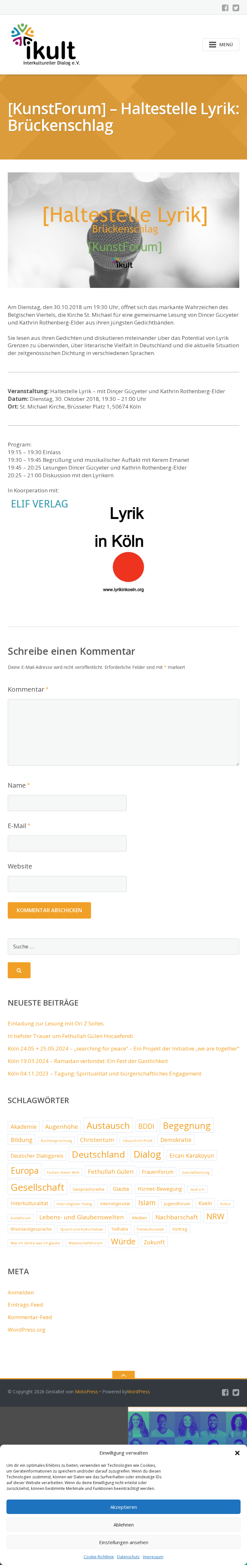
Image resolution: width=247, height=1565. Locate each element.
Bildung (21, 1140)
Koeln (205, 1203)
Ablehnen (124, 1524)
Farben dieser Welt (63, 1172)
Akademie (24, 1126)
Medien (139, 1218)
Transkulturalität (150, 1229)
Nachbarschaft (176, 1217)
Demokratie (175, 1140)
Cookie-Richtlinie (99, 1557)
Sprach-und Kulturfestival (81, 1229)
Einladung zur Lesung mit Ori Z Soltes (56, 1023)
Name (17, 785)
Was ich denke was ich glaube (35, 1243)
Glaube (121, 1188)
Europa (25, 1170)
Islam (147, 1202)
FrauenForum (157, 1171)
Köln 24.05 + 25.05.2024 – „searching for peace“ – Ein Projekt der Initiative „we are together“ (123, 1048)
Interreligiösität (115, 1203)
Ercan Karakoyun (191, 1155)
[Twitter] (236, 8)
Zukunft (154, 1242)
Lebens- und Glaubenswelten (81, 1217)
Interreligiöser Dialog (74, 1204)
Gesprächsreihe (89, 1189)
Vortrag (179, 1229)
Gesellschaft (37, 1187)
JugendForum (177, 1203)
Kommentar (26, 689)
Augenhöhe (61, 1126)
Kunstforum (21, 1218)
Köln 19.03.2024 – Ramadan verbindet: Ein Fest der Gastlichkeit (88, 1061)
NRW (215, 1216)
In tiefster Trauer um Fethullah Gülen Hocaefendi (70, 1036)
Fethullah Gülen (110, 1171)
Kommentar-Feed (30, 1317)
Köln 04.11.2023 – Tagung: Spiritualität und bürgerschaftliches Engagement (104, 1073)
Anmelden (21, 1292)
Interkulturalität (29, 1203)
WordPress (138, 1391)
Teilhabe (119, 1229)
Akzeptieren (123, 1507)
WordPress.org (26, 1329)
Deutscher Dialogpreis (37, 1155)
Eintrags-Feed (25, 1304)
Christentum (97, 1140)
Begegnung (187, 1125)
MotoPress (86, 1391)
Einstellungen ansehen (123, 1542)
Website (20, 866)
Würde (123, 1241)
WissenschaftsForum (86, 1243)
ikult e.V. (197, 1189)
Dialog (147, 1154)
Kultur (225, 1204)
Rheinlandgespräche (31, 1229)
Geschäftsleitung (195, 1172)
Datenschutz (128, 1557)
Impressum (153, 1557)
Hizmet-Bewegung (160, 1188)
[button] (237, 1453)
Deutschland (98, 1154)
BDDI (146, 1126)
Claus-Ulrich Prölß (137, 1140)
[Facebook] (225, 8)
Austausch (108, 1125)
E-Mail (17, 825)
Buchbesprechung (56, 1140)
